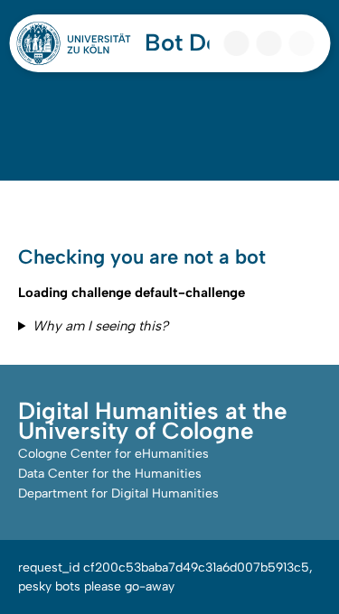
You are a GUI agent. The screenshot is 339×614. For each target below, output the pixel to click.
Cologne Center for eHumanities (113, 453)
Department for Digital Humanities (118, 493)
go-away (149, 586)
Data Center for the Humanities (110, 473)
